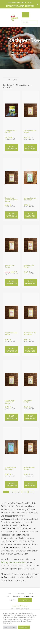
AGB (8, 596)
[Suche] (34, 22)
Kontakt (9, 593)
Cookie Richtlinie (29, 596)
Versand (30, 593)
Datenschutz (16, 596)
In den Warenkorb (12, 147)
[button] (2, 17)
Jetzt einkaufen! (26, 5)
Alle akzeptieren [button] (23, 627)
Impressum (13, 600)
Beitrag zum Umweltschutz (13, 562)
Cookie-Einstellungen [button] (10, 627)
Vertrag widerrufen (25, 600)
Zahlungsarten (20, 593)
